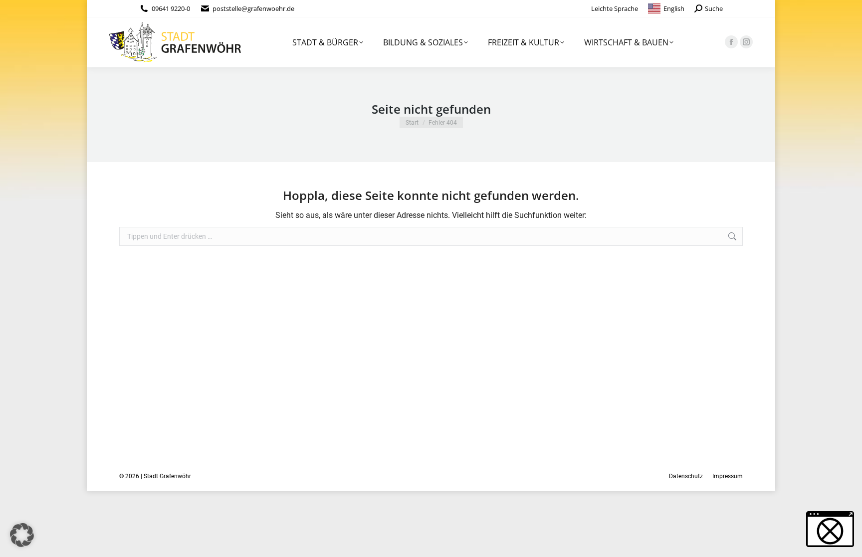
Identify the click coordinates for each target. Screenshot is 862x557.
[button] (22, 535)
